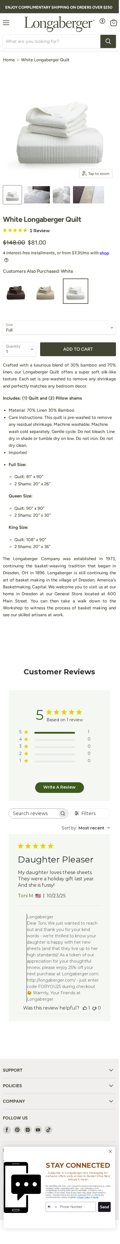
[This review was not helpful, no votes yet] (94, 1008)
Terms (95, 1197)
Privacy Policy (83, 1197)
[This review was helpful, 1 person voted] (85, 1008)
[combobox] (86, 828)
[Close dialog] (110, 1151)
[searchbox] (33, 813)
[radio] (15, 291)
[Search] (108, 41)
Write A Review (59, 787)
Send (104, 1207)
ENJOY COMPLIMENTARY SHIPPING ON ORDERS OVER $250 (58, 7)
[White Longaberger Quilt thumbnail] (12, 195)
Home (9, 60)
